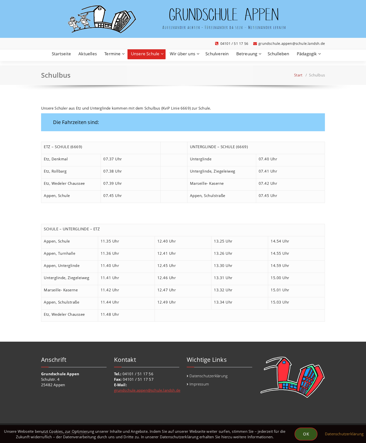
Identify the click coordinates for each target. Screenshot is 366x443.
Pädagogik (307, 54)
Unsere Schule (145, 54)
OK (306, 434)
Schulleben (278, 54)
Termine (112, 54)
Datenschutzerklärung (208, 375)
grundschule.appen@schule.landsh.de (147, 390)
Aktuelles (87, 54)
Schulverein (217, 54)
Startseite (61, 54)
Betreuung (246, 54)
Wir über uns (182, 54)
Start (298, 74)
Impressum (199, 383)
